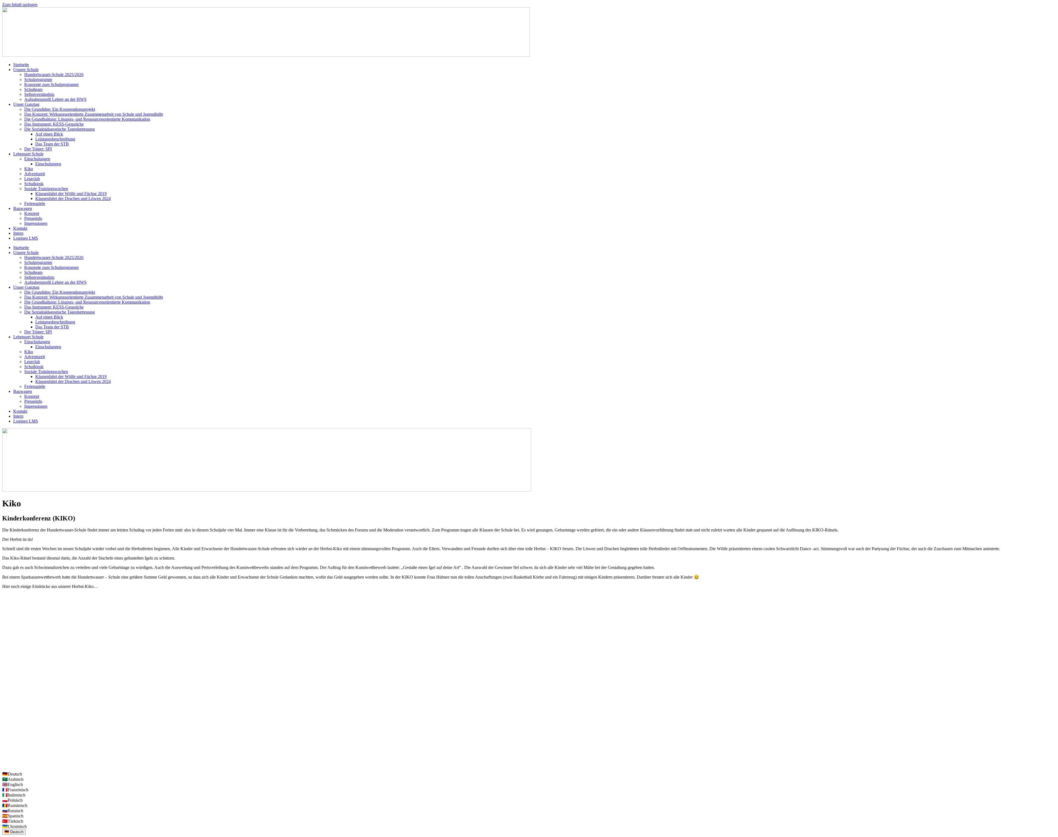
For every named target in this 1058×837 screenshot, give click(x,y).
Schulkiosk (34, 183)
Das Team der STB (52, 144)
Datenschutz (13, 764)
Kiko (28, 168)
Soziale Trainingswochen (46, 188)
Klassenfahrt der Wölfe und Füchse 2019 (71, 193)
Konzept (31, 213)
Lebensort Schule (28, 154)
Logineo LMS (25, 238)
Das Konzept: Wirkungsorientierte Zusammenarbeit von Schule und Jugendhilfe (93, 114)
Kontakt (20, 228)
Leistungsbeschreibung (55, 139)
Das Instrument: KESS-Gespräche (54, 124)
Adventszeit (34, 173)
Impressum (11, 755)
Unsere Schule (26, 69)
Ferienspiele (34, 203)
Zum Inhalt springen (19, 4)
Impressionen (35, 223)
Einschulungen (37, 158)
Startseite (21, 64)
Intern (18, 233)
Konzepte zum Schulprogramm (51, 84)
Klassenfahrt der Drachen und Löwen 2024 (73, 198)
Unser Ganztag (26, 104)
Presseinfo (33, 218)
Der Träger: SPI (38, 149)
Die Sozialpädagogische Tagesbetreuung (59, 129)
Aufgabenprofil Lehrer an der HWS (55, 99)
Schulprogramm (38, 79)
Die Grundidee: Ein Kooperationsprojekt (59, 109)
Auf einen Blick (49, 134)
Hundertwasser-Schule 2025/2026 (53, 74)
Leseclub (32, 178)
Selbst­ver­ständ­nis (39, 94)
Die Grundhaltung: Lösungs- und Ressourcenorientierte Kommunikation (87, 119)
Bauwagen (22, 208)
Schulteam (33, 89)
